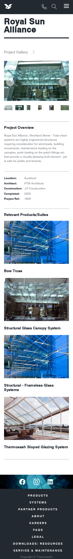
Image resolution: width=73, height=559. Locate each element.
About (38, 516)
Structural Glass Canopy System (32, 328)
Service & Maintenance (38, 550)
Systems (38, 502)
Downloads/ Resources (38, 543)
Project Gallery (16, 52)
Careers (38, 523)
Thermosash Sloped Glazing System (36, 447)
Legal (38, 537)
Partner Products (38, 509)
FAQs (38, 530)
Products (38, 495)
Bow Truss (13, 271)
